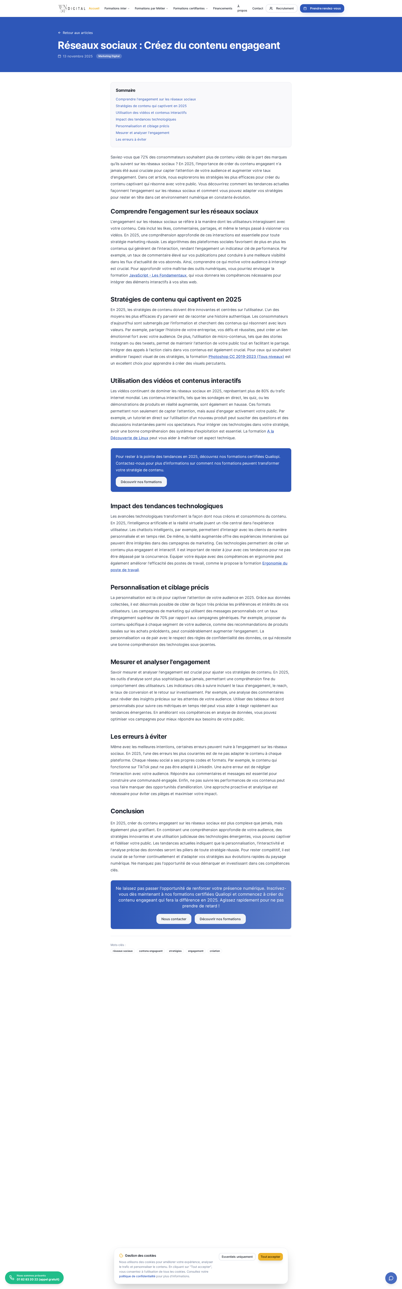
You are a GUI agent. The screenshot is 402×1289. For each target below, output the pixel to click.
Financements (222, 8)
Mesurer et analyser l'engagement (142, 133)
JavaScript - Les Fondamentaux (158, 275)
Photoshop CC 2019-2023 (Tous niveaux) (246, 356)
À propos (242, 8)
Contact (257, 8)
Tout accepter (270, 1256)
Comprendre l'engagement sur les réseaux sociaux (156, 99)
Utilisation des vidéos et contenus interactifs (151, 112)
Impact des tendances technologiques (146, 119)
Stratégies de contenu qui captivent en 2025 (151, 106)
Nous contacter (173, 919)
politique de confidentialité (137, 1276)
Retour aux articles (78, 33)
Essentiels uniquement (237, 1256)
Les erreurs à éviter (131, 139)
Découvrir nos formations (141, 482)
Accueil (94, 8)
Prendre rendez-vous (325, 8)
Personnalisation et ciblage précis (142, 126)
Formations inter (115, 8)
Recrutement (285, 8)
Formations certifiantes (189, 8)
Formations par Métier (150, 8)
